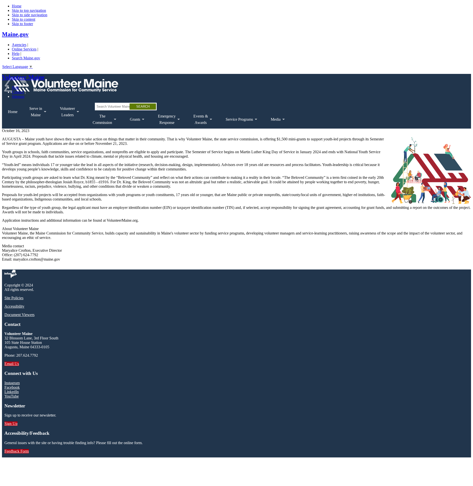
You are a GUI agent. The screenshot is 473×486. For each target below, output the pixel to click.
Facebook (12, 387)
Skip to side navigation (29, 15)
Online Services (24, 49)
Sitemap (18, 96)
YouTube (11, 396)
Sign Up (10, 423)
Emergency (164, 121)
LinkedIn (11, 392)
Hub (15, 87)
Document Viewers (19, 315)
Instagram (12, 383)
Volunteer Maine (23, 77)
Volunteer (64, 113)
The (99, 121)
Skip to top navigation (29, 10)
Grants (132, 123)
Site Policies (13, 298)
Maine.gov (15, 34)
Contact (18, 92)
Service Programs (236, 123)
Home (16, 6)
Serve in (32, 113)
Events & (197, 121)
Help (15, 53)
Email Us (11, 364)
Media (273, 123)
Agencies (19, 45)
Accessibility (14, 306)
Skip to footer (22, 24)
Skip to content (23, 19)
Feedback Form (16, 451)
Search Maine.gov (26, 58)
